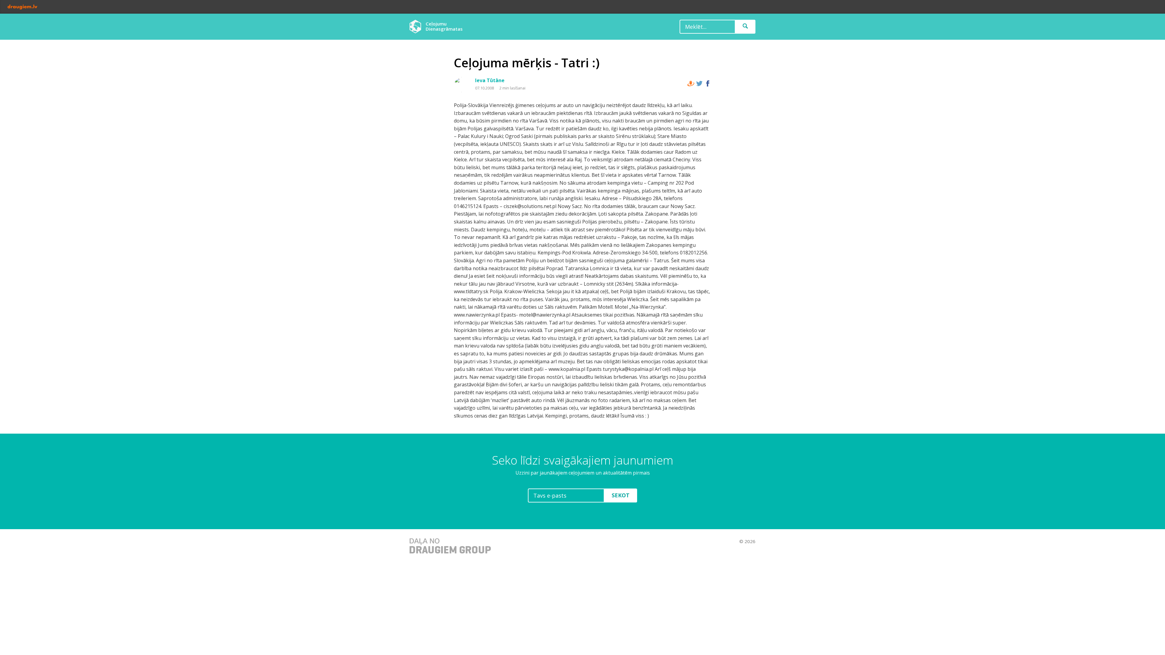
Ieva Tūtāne (490, 80)
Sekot (621, 495)
